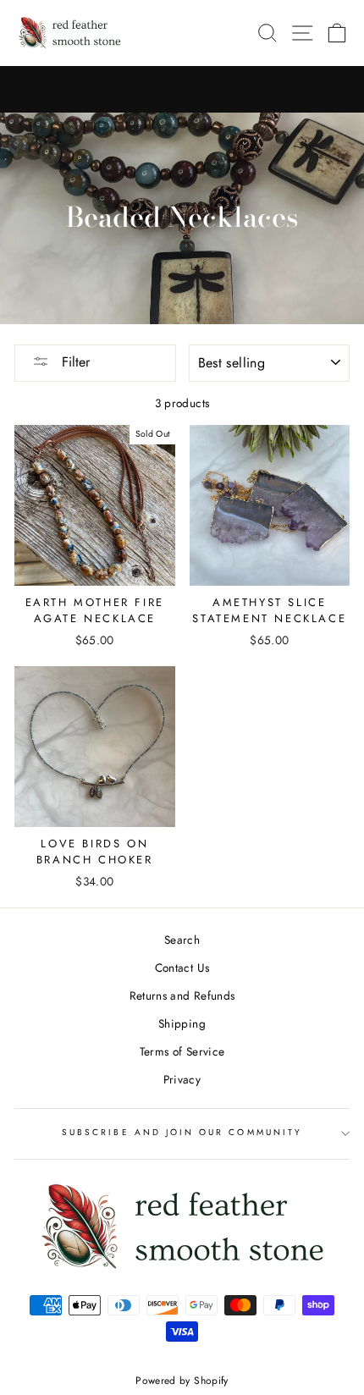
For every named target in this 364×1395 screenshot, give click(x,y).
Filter (74, 362)
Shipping (182, 1023)
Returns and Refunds (182, 995)
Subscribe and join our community (182, 1132)
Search (182, 939)
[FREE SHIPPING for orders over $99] (182, 89)
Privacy (182, 1079)
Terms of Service (182, 1051)
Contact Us (182, 967)
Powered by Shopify (181, 1380)
